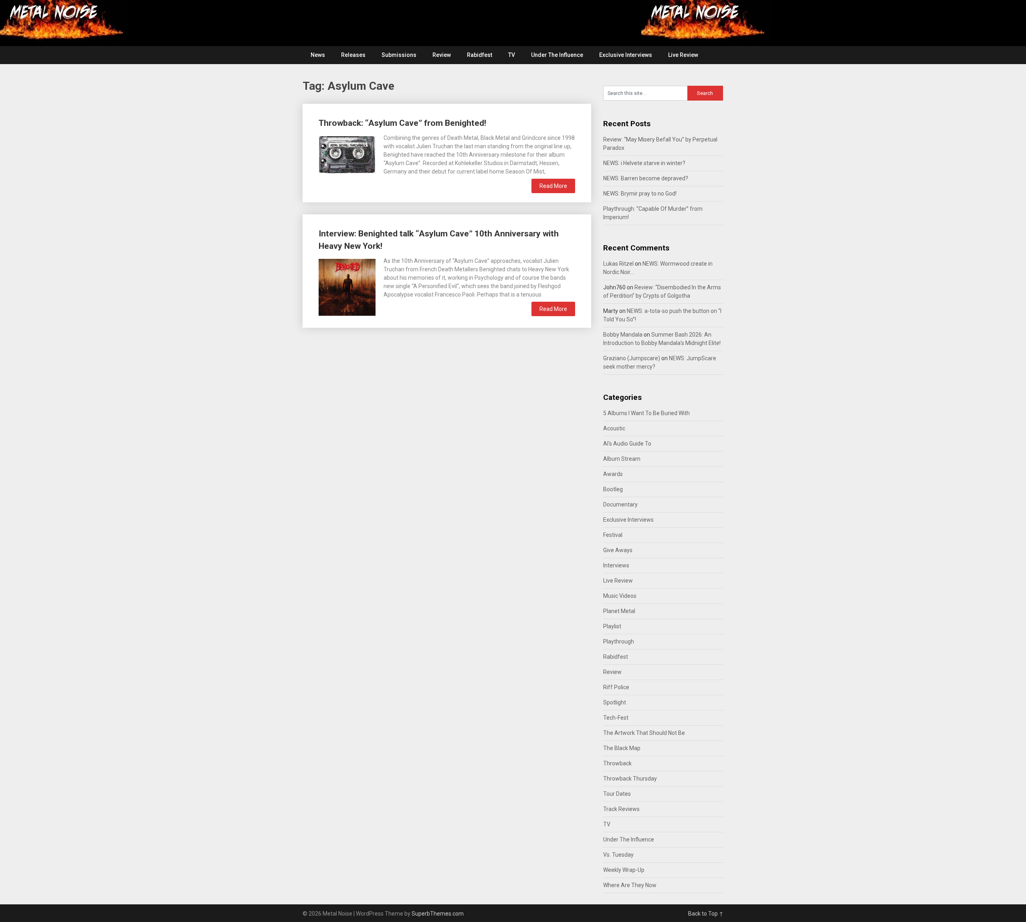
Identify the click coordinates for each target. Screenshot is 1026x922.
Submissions (399, 55)
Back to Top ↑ (705, 913)
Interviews (616, 565)
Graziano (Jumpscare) (631, 358)
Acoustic (614, 428)
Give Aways (617, 550)
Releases (353, 55)
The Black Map (621, 748)
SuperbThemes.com (438, 913)
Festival (612, 535)
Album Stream (621, 459)
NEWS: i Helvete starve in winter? (644, 163)
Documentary (620, 504)
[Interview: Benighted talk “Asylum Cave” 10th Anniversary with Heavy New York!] (347, 286)
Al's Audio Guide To (627, 443)
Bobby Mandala (622, 334)
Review (441, 55)
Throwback (617, 763)
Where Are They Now (629, 885)
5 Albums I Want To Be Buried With (646, 413)
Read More (553, 186)
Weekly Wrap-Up (623, 870)
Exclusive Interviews (625, 55)
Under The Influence (557, 55)
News (318, 55)
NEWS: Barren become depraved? (645, 178)
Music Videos (619, 596)
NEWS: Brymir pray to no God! (640, 193)
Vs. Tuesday (618, 854)
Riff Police (616, 687)
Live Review (683, 55)
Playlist (612, 626)
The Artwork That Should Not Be (644, 733)
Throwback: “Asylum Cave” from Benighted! (402, 123)
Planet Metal (619, 611)
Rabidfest (479, 55)
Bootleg (613, 489)
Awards (613, 474)
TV (511, 55)
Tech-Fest (615, 717)
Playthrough (618, 641)
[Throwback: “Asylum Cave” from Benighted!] (347, 154)
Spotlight (614, 702)
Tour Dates (617, 794)
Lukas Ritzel (618, 263)
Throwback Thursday (630, 778)
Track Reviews (621, 809)
